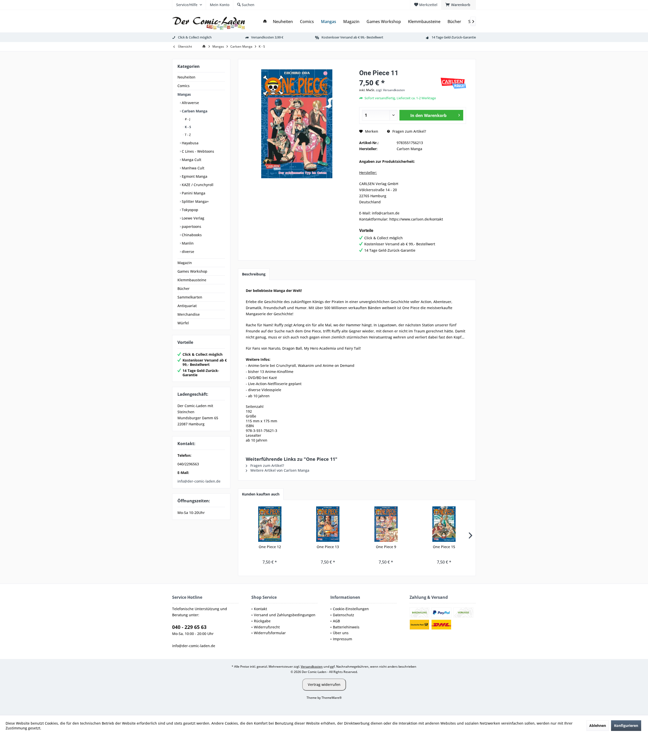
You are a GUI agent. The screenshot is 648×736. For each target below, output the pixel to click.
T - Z (187, 135)
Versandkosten (312, 666)
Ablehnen (597, 725)
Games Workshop (192, 271)
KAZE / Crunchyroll (197, 184)
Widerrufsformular (270, 632)
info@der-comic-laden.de (198, 481)
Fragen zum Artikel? (408, 131)
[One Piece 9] (386, 524)
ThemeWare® (331, 697)
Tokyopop (189, 209)
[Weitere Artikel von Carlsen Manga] (453, 83)
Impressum (342, 638)
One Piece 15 (444, 546)
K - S (187, 127)
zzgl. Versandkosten (390, 90)
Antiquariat (187, 305)
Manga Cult (191, 159)
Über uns (341, 632)
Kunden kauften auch (260, 494)
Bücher (183, 288)
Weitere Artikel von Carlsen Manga (279, 470)
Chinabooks (191, 234)
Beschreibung (254, 274)
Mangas (184, 94)
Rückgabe (262, 621)
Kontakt (260, 608)
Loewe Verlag (192, 218)
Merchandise (188, 314)
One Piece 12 (270, 546)
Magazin (184, 262)
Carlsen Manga (194, 111)
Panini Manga (193, 193)
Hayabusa (189, 143)
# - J (187, 119)
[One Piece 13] (328, 524)
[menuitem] (458, 5)
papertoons (191, 226)
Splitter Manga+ (195, 201)
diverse (187, 251)
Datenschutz (343, 614)
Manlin (187, 243)
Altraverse (190, 102)
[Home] (265, 21)
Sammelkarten (189, 297)
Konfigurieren (626, 725)
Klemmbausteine (191, 279)
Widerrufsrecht (267, 627)
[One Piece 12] (270, 524)
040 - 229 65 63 (189, 627)
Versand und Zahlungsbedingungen (284, 614)
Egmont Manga (194, 176)
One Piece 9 (386, 546)
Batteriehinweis (346, 627)
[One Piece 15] (444, 524)
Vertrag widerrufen (324, 684)
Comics (183, 85)
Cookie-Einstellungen (351, 608)
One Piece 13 (328, 546)
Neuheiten (186, 77)
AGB (336, 621)
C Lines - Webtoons (197, 151)
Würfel (183, 323)
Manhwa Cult (192, 168)
